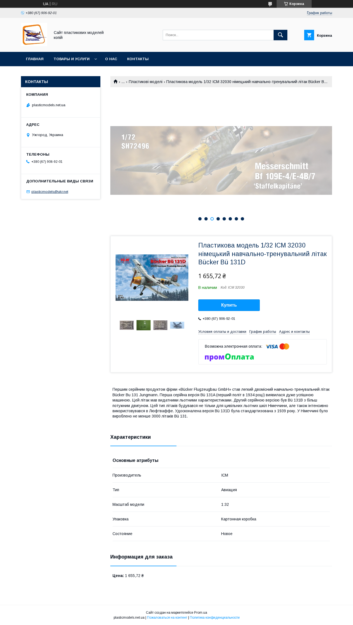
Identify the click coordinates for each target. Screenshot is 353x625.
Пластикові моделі (145, 81)
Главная (35, 59)
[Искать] (280, 35)
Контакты (138, 59)
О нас (111, 59)
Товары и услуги (72, 59)
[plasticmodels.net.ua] (34, 44)
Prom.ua (200, 613)
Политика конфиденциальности (215, 617)
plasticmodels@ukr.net (49, 192)
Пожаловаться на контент (167, 617)
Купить (229, 305)
